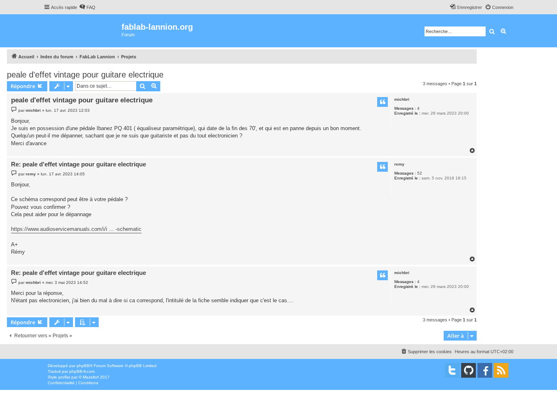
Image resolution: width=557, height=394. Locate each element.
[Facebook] (484, 370)
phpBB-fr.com (82, 371)
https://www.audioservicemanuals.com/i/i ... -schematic (76, 229)
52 (419, 173)
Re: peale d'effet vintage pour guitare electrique (78, 164)
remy (399, 164)
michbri (401, 99)
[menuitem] (87, 7)
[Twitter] (452, 370)
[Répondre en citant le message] (382, 102)
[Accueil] (83, 30)
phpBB (83, 365)
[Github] (468, 370)
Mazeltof (91, 377)
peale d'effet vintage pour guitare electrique (85, 74)
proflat (64, 377)
